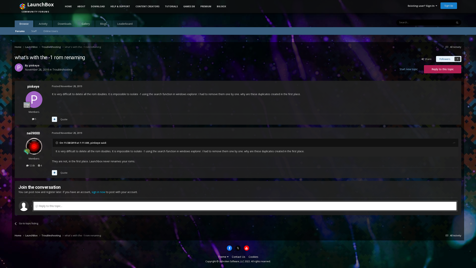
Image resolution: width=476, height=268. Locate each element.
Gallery (86, 23)
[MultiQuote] (54, 119)
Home (68, 6)
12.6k (32, 165)
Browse (24, 23)
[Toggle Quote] (57, 142)
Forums (20, 31)
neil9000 (33, 133)
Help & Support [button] (120, 6)
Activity (43, 23)
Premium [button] (205, 6)
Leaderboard (125, 23)
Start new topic (409, 69)
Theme (222, 257)
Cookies (253, 257)
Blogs (103, 23)
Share (428, 59)
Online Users (50, 31)
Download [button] (98, 6)
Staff (34, 31)
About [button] (81, 6)
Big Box (221, 6)
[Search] (457, 22)
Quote (63, 119)
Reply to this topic (443, 69)
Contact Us (238, 257)
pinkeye (33, 86)
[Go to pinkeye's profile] (34, 99)
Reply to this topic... (50, 206)
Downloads (64, 23)
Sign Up (448, 5)
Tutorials (171, 6)
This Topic (442, 22)
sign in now (98, 192)
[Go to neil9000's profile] (34, 146)
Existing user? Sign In (422, 5)
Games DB (189, 6)
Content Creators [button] (147, 6)
